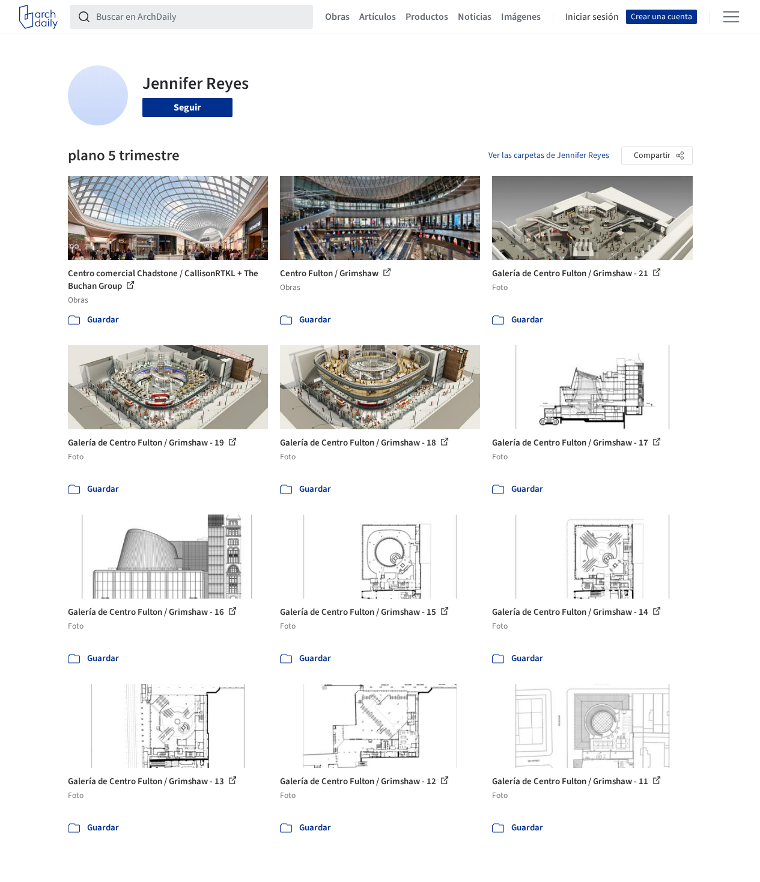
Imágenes (521, 16)
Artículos (377, 16)
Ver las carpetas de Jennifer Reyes (548, 155)
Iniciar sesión (592, 16)
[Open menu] (731, 16)
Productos (427, 16)
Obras (337, 16)
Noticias (474, 16)
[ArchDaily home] (38, 17)
